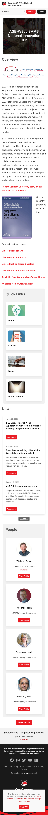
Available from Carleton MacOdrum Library (23, 277)
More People (24, 722)
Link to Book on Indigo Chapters (18, 264)
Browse (5, 11)
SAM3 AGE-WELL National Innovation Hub (20, 4)
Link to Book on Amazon (14, 257)
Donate (41, 12)
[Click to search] (24, 12)
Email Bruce (24, 570)
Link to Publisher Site (12, 250)
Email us (24, 739)
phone (27, 773)
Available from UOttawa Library (17, 284)
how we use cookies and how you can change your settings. (24, 798)
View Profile (24, 576)
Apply (30, 12)
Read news (12, 437)
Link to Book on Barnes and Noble (19, 270)
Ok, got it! (24, 807)
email (34, 773)
